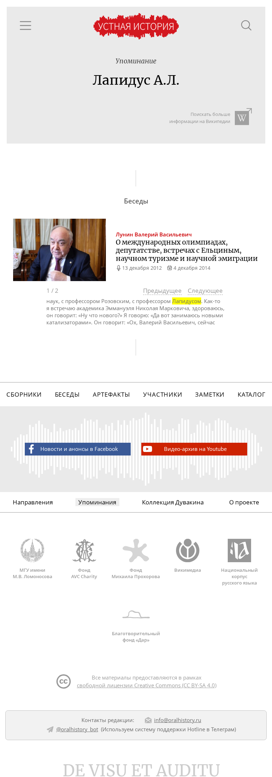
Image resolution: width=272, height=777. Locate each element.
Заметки (210, 394)
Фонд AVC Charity (84, 573)
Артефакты (111, 394)
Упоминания (97, 502)
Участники (162, 394)
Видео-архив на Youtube (195, 448)
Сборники (24, 394)
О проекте (244, 502)
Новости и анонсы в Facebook (79, 448)
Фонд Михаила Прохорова (136, 573)
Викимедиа (187, 570)
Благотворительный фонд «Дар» (136, 636)
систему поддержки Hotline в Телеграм (184, 729)
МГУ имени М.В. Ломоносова (32, 573)
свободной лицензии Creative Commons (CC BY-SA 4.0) (146, 685)
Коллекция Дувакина (173, 502)
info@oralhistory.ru (177, 719)
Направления (33, 502)
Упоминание (136, 61)
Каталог (252, 394)
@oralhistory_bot (77, 729)
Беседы (67, 394)
